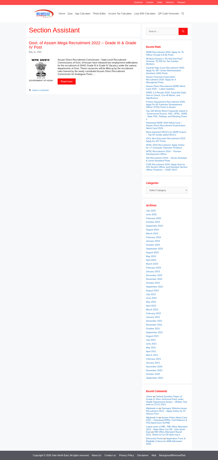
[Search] (183, 31)
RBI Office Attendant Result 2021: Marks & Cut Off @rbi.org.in (164, 433)
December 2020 (154, 366)
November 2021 (154, 324)
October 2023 (153, 245)
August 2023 (152, 252)
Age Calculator (82, 13)
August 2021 (152, 336)
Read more (66, 81)
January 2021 (153, 362)
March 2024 (152, 233)
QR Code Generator (168, 13)
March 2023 (152, 264)
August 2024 (152, 229)
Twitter (159, 2)
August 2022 (152, 290)
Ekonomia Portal (154, 438)
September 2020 (154, 378)
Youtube (149, 2)
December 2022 (154, 275)
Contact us (110, 455)
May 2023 (151, 256)
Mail (154, 455)
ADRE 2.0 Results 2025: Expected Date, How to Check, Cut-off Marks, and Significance (166, 95)
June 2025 (151, 214)
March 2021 (152, 355)
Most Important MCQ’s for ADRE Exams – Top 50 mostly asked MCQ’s (166, 133)
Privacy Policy (126, 455)
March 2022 (152, 309)
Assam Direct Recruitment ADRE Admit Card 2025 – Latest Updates (165, 87)
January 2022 (153, 317)
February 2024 (153, 237)
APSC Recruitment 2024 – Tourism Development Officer (163, 152)
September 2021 (154, 332)
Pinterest (170, 2)
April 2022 (151, 305)
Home (62, 13)
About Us (96, 455)
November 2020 (154, 370)
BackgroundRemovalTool (172, 455)
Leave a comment (40, 90)
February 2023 (153, 267)
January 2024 (153, 241)
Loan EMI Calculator (144, 13)
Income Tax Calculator (120, 13)
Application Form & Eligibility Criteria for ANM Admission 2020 (165, 441)
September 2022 (154, 286)
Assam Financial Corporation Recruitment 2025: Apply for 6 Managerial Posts (161, 80)
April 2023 (151, 260)
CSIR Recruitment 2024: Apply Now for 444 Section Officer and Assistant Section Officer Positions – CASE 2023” (167, 167)
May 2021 (151, 347)
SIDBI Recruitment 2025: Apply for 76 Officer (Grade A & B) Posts (165, 53)
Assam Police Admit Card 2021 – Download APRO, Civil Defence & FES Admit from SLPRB (166, 420)
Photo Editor (99, 13)
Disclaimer (142, 455)
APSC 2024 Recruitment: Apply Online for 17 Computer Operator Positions (165, 146)
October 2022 (153, 283)
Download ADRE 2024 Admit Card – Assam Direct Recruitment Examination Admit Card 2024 (165, 125)
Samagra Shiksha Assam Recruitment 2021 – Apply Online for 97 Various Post (166, 411)
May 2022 (151, 302)
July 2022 (151, 294)
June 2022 (151, 298)
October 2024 (153, 222)
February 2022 (153, 313)
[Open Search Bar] (182, 13)
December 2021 (154, 321)
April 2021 (151, 351)
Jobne (149, 396)
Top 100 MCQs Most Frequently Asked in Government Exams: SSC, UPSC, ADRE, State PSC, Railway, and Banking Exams (167, 115)
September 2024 (154, 225)
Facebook (138, 2)
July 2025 (151, 210)
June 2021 (151, 343)
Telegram (181, 2)
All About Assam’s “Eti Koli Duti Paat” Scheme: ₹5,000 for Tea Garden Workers (164, 61)
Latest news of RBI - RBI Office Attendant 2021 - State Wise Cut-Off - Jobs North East (167, 429)
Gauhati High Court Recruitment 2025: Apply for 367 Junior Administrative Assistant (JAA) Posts (165, 70)
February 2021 (153, 359)
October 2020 (153, 374)
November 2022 (154, 279)
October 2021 (153, 328)
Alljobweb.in (152, 408)
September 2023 (154, 248)
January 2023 (153, 271)
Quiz (70, 13)
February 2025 (153, 218)
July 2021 (151, 340)
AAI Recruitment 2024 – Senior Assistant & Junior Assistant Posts (166, 159)
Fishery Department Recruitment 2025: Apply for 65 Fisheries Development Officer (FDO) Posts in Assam (165, 104)
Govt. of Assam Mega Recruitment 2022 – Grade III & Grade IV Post (82, 45)
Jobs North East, (60, 455)
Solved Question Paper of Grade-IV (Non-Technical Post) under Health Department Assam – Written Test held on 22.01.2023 (166, 400)
